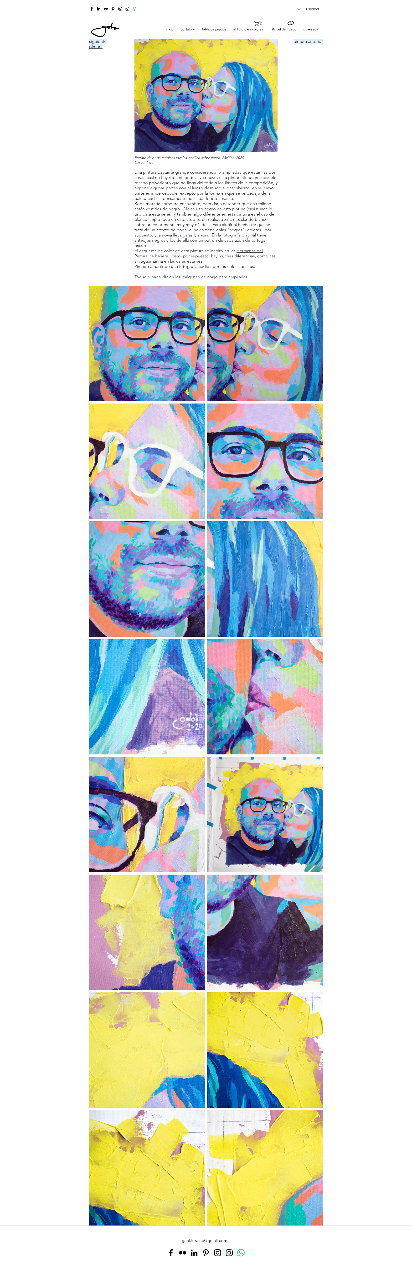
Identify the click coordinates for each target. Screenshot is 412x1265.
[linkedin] (98, 8)
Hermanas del (250, 250)
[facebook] (91, 8)
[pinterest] (113, 8)
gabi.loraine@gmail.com (204, 1240)
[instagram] (120, 8)
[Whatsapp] (134, 8)
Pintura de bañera (151, 256)
